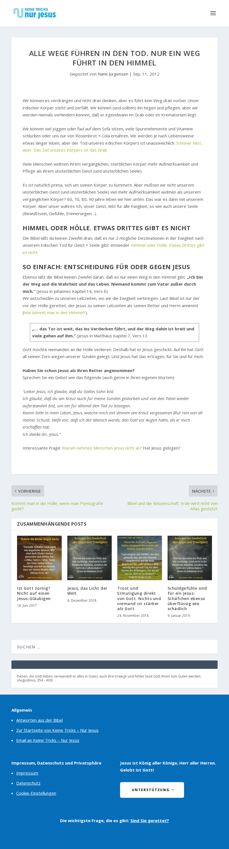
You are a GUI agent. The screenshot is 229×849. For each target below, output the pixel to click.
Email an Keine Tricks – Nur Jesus (47, 740)
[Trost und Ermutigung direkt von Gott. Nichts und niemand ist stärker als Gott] (139, 558)
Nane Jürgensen (113, 74)
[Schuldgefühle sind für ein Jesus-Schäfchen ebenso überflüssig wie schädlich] (190, 558)
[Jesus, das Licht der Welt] (89, 558)
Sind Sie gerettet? (149, 820)
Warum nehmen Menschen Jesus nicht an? (102, 448)
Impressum (27, 773)
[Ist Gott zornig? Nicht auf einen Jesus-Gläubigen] (39, 558)
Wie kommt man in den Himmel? (54, 312)
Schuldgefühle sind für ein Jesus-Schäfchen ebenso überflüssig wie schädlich (187, 598)
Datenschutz (28, 783)
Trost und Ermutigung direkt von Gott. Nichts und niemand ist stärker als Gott (139, 598)
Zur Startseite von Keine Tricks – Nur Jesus (57, 730)
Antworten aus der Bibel (39, 720)
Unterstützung (151, 789)
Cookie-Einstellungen (36, 793)
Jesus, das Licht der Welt (87, 590)
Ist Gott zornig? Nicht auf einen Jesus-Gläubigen (34, 593)
